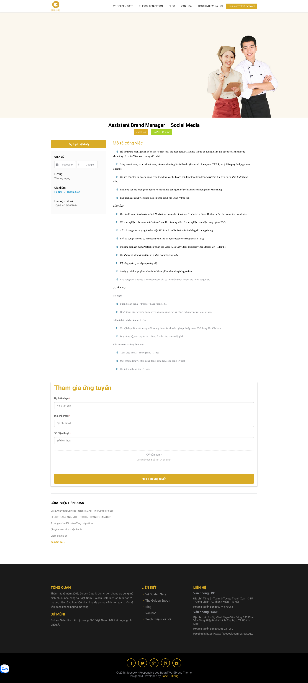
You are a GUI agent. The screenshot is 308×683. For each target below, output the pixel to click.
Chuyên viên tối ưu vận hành (66, 529)
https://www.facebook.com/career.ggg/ (229, 633)
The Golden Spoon (151, 6)
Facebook (67, 164)
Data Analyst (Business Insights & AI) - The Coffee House (82, 510)
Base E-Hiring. (170, 676)
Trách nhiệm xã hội (210, 6)
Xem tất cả (57, 542)
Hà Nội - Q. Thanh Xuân (67, 192)
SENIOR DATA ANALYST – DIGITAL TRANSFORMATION (81, 517)
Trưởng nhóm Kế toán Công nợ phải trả (72, 523)
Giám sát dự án (59, 535)
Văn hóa (186, 6)
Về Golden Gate (123, 6)
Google (90, 164)
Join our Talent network (242, 6)
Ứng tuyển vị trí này (78, 144)
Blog (172, 6)
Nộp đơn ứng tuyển (154, 478)
